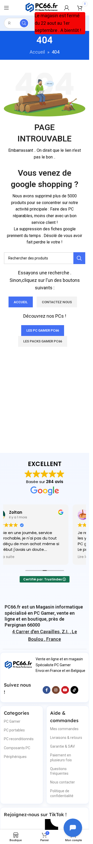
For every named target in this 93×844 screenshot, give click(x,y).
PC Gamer (12, 721)
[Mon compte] (66, 8)
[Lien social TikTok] (74, 690)
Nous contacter (62, 782)
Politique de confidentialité (61, 793)
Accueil (37, 52)
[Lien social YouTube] (65, 690)
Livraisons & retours (66, 738)
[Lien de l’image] (18, 664)
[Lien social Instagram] (56, 690)
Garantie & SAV (62, 746)
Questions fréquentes (59, 771)
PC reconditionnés (19, 739)
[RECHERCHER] (24, 23)
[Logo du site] (42, 7)
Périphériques (15, 757)
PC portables (14, 730)
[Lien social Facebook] (46, 690)
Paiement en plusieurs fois (61, 757)
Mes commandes (64, 729)
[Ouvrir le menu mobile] (6, 8)
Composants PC (17, 748)
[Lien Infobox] (44, 616)
